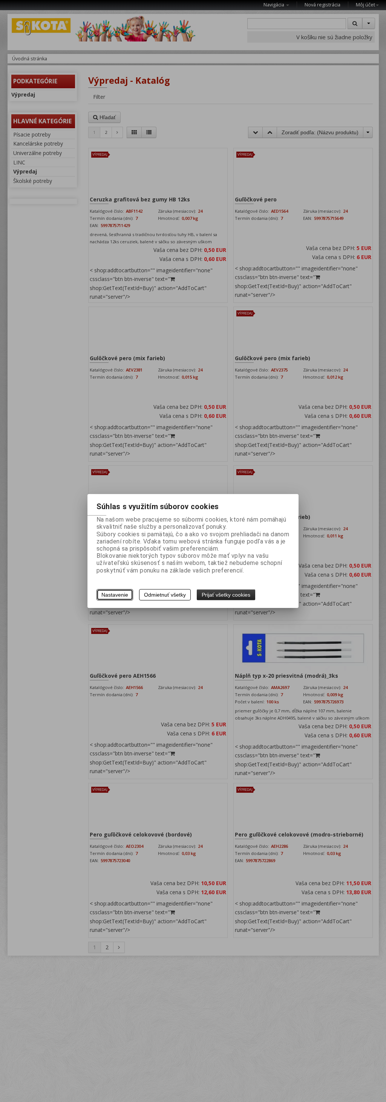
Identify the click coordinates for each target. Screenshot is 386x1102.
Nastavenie (114, 595)
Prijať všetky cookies (226, 595)
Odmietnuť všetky (165, 595)
